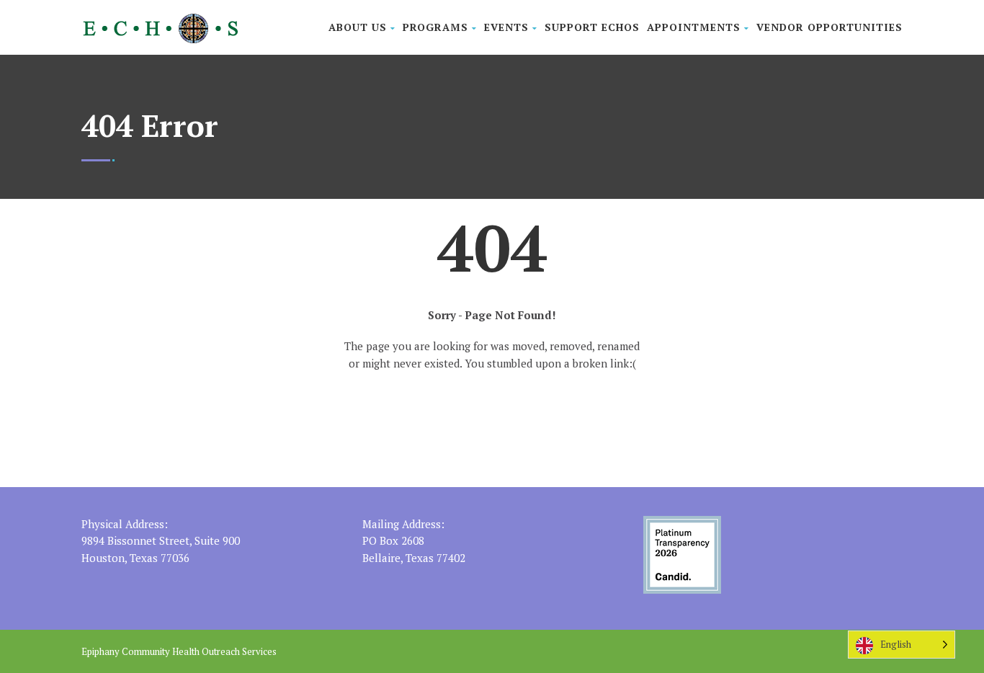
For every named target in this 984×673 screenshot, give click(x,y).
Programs (435, 27)
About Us (357, 27)
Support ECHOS (592, 27)
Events (506, 27)
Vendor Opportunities (829, 27)
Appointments (694, 27)
